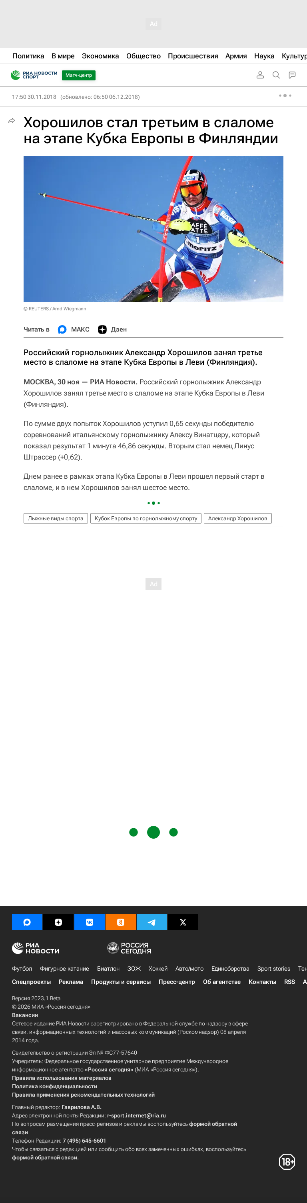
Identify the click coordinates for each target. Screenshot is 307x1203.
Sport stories (273, 968)
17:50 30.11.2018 (34, 97)
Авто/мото (189, 968)
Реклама (71, 981)
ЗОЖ (134, 968)
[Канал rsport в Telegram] (152, 922)
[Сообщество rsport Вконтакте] (89, 922)
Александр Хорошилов (237, 518)
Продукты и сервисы (121, 981)
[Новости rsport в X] (183, 922)
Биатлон (108, 968)
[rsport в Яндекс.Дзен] (58, 922)
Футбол (22, 968)
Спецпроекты (31, 981)
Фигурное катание (64, 968)
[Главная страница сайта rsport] (52, 75)
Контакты (262, 981)
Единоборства (230, 968)
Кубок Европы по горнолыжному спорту (146, 518)
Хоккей (158, 968)
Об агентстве (222, 981)
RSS (289, 981)
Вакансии (25, 1015)
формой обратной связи (44, 1157)
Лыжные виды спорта (56, 518)
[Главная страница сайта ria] (13, 75)
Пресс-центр (177, 981)
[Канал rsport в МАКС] (27, 922)
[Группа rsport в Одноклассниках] (121, 922)
